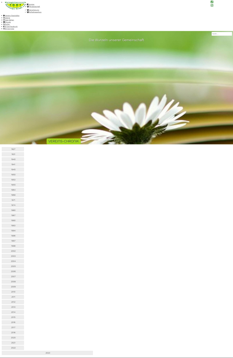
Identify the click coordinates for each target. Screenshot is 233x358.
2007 (13, 276)
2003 (13, 256)
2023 (48, 353)
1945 (13, 169)
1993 (13, 225)
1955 (13, 185)
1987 (13, 215)
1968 (13, 195)
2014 (13, 312)
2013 (13, 307)
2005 (13, 266)
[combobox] (222, 34)
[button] (226, 351)
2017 (13, 327)
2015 (13, 317)
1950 (13, 174)
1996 (13, 236)
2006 (13, 271)
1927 (13, 149)
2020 (13, 337)
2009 (13, 287)
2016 (13, 322)
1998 (13, 246)
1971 (13, 200)
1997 (13, 241)
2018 (13, 332)
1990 (13, 220)
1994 (13, 230)
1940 (13, 159)
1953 (13, 180)
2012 (13, 302)
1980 (13, 210)
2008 (13, 281)
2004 (13, 261)
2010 (13, 292)
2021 (13, 343)
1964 (13, 190)
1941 (13, 164)
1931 (13, 154)
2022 (13, 348)
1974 (13, 205)
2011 (13, 297)
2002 (13, 251)
